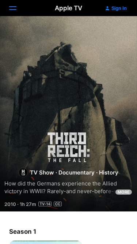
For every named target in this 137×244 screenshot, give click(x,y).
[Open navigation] (17, 8)
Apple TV (68, 8)
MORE (124, 192)
